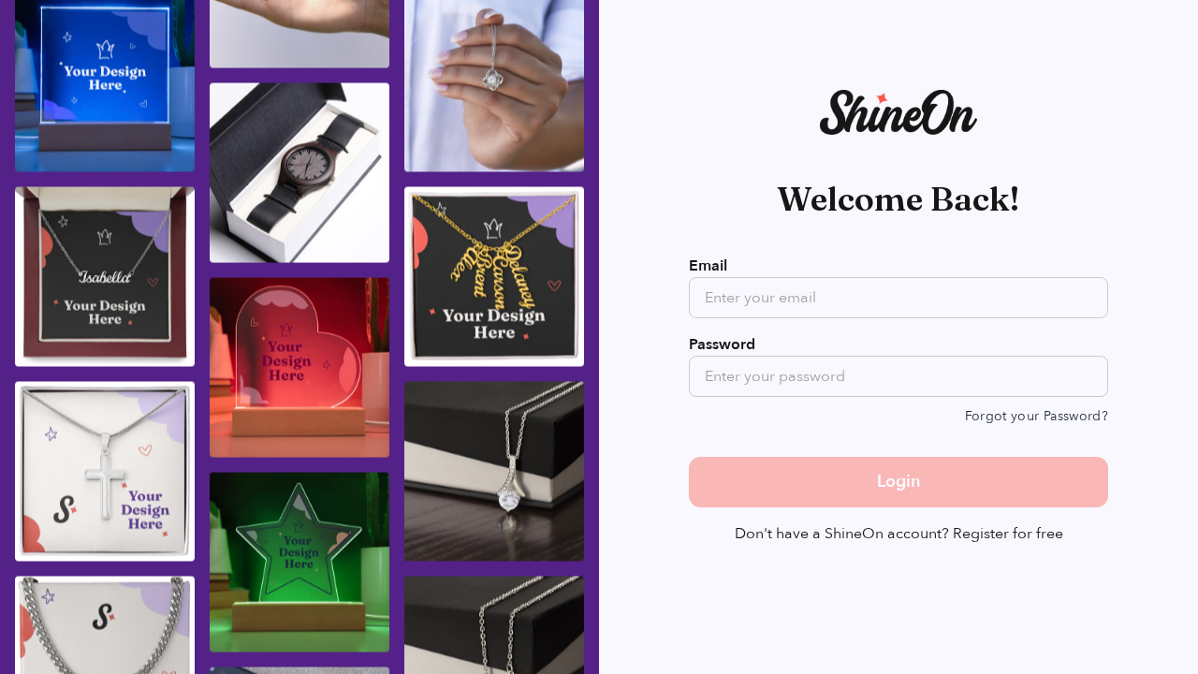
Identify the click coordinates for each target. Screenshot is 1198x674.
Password (722, 344)
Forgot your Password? (1036, 416)
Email (708, 266)
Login (898, 481)
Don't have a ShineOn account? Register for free (899, 533)
